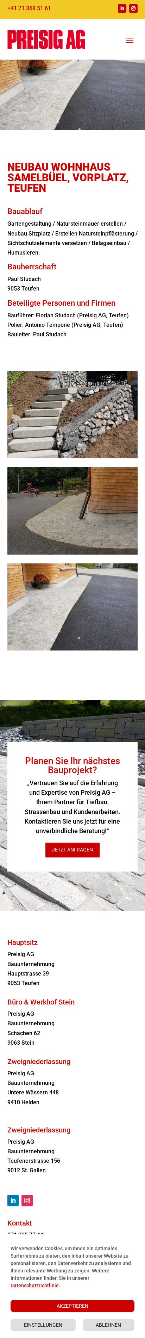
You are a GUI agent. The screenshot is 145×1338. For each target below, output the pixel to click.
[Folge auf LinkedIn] (122, 8)
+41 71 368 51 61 (29, 8)
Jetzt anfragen (72, 850)
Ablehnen (108, 1325)
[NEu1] (72, 648)
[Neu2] (72, 456)
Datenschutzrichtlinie (35, 1285)
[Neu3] (72, 552)
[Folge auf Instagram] (133, 8)
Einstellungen (43, 1325)
